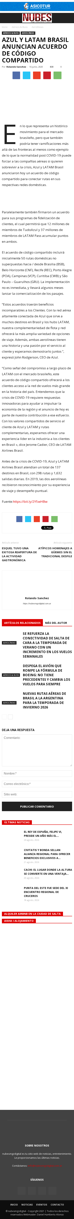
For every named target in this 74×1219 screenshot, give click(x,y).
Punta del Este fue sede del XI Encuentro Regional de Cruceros (46, 892)
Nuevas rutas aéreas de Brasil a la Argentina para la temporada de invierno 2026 (44, 700)
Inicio (5, 27)
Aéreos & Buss (11, 33)
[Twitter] (32, 1191)
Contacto (57, 1204)
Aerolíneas (28, 33)
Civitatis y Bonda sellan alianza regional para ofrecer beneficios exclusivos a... (47, 854)
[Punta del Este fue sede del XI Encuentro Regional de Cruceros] (11, 892)
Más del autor (56, 623)
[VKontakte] (42, 1191)
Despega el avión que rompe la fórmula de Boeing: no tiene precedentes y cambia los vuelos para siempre (46, 675)
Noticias (27, 1204)
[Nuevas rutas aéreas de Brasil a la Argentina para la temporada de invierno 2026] (11, 697)
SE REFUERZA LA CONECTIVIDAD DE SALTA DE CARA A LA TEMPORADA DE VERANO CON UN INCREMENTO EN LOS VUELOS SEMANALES (47, 645)
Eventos (41, 1204)
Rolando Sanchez (16, 66)
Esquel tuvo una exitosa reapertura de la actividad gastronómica (19, 554)
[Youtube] (52, 1191)
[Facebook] (21, 1191)
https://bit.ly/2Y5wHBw (30, 501)
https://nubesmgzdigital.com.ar (37, 603)
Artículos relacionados (22, 623)
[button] (68, 18)
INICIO (14, 1204)
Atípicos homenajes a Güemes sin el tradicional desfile (55, 552)
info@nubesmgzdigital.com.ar (45, 1165)
